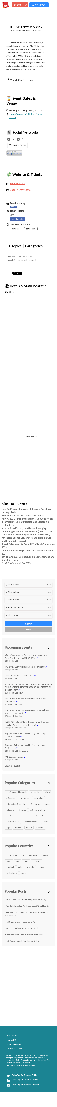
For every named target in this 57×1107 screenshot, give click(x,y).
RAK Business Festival (14, 757)
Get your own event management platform (21, 1065)
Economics (35, 804)
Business (11, 257)
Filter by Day (13, 585)
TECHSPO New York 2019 (26, 27)
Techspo (13, 207)
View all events (12, 766)
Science (22, 810)
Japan (23, 873)
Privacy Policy (13, 1035)
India (20, 867)
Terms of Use (12, 1040)
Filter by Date (13, 592)
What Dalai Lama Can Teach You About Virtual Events (27, 906)
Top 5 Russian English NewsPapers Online (22, 941)
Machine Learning (31, 822)
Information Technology (17, 804)
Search (28, 624)
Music (47, 804)
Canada (45, 855)
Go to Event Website (20, 190)
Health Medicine (13, 816)
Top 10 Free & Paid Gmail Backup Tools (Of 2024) (25, 900)
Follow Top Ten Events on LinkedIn (25, 1080)
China (26, 861)
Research (39, 816)
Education (11, 810)
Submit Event (39, 4)
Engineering (24, 798)
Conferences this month (17, 792)
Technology (12, 264)
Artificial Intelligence (38, 810)
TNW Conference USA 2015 (16, 563)
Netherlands (12, 873)
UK (23, 855)
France (41, 867)
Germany (36, 861)
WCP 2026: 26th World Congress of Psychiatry (25, 667)
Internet (29, 257)
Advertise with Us (14, 1044)
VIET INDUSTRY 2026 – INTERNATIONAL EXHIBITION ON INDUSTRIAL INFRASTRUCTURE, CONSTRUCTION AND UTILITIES (28, 687)
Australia (30, 867)
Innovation (20, 257)
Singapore (33, 855)
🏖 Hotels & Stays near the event (26, 289)
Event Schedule (17, 183)
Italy (17, 861)
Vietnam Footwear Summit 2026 (19, 676)
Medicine (40, 828)
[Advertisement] (28, 466)
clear (49, 585)
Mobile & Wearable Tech (17, 260)
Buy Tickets (17, 219)
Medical (28, 816)
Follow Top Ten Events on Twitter (25, 1075)
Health (29, 828)
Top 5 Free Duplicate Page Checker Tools (21, 928)
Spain (9, 861)
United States (12, 855)
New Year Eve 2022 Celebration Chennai (23, 515)
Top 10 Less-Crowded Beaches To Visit (20, 922)
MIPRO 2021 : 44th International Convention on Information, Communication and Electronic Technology (27, 522)
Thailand (10, 867)
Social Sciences (13, 822)
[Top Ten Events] (6, 5)
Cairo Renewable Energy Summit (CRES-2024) (26, 535)
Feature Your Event (14, 1049)
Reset (28, 629)
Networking (33, 260)
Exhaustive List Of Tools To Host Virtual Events (24, 935)
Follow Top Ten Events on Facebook (25, 1085)
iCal (17, 145)
